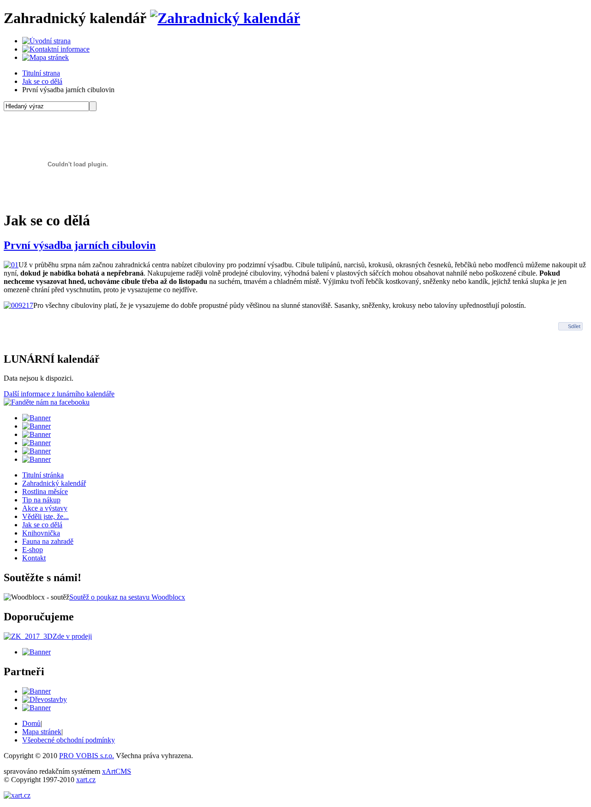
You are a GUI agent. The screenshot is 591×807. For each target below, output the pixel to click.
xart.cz (86, 779)
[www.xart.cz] (17, 795)
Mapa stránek (41, 732)
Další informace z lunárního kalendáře (59, 394)
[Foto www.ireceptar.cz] (18, 305)
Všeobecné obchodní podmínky (68, 740)
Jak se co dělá (42, 81)
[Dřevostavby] (44, 699)
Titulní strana (41, 73)
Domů (31, 723)
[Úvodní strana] (46, 41)
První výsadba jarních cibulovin (80, 245)
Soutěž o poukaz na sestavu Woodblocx (127, 597)
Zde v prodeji (72, 636)
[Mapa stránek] (45, 57)
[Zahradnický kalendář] (225, 18)
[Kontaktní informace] (56, 49)
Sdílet (574, 326)
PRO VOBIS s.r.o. (86, 756)
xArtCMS (116, 771)
